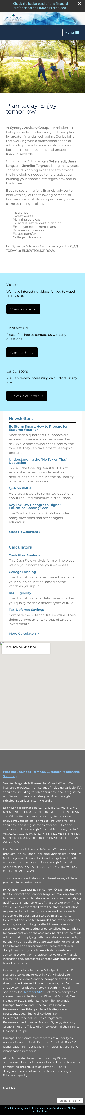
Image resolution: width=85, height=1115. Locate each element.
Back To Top (68, 1100)
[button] (71, 32)
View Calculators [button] (24, 396)
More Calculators (24, 633)
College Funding (22, 572)
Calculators (20, 547)
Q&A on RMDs (20, 488)
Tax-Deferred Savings (26, 610)
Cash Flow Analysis (24, 555)
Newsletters (21, 418)
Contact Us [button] (20, 353)
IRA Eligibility (20, 593)
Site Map (9, 1087)
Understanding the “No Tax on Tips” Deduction (38, 461)
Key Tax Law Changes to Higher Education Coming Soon (35, 506)
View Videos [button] (21, 309)
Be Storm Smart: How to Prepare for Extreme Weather (38, 428)
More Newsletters (24, 532)
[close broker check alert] (79, 3)
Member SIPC (34, 992)
